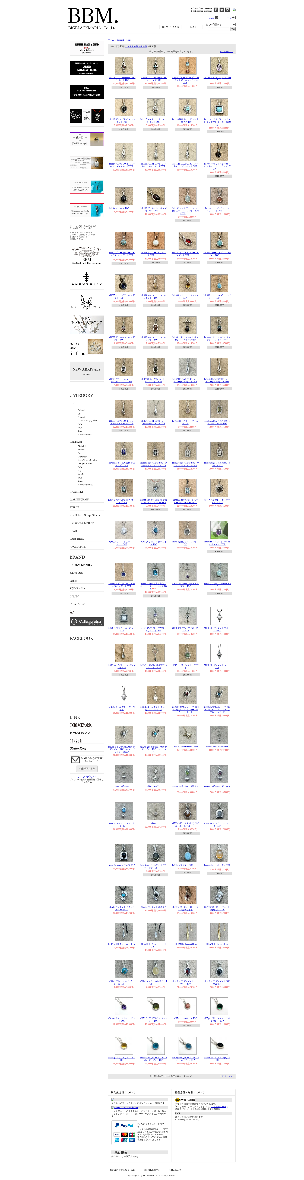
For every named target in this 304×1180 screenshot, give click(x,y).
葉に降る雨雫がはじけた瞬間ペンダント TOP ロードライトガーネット (185, 709)
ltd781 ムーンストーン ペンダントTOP (121, 666)
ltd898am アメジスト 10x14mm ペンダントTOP (217, 543)
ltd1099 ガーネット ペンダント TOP (122, 338)
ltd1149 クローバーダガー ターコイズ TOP (154, 78)
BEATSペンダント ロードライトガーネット (185, 908)
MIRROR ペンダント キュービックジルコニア (153, 708)
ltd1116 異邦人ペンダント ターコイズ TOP (185, 120)
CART (211, 18)
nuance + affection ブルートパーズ (122, 824)
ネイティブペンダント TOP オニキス (218, 982)
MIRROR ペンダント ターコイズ (217, 666)
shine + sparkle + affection (217, 746)
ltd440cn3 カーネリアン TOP (217, 865)
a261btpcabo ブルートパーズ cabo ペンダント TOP (185, 1059)
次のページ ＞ (226, 51)
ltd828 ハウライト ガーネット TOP (121, 629)
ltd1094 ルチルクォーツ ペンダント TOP (153, 296)
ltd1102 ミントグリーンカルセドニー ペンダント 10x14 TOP (185, 211)
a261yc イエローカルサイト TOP (153, 982)
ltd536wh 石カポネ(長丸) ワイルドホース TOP (185, 824)
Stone (128, 40)
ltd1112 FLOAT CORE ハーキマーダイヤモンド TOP (185, 165)
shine (153, 823)
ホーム (111, 40)
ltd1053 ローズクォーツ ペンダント (185, 422)
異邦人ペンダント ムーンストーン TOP (122, 543)
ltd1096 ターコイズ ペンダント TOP (217, 253)
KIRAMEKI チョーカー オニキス (154, 945)
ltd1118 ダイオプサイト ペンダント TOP (122, 120)
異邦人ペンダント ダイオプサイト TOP (217, 501)
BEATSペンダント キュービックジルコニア (217, 908)
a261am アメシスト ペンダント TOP (121, 1019)
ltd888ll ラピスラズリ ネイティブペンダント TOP (122, 584)
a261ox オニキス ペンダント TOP (217, 1059)
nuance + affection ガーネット (217, 787)
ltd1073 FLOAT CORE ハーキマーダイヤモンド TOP (185, 380)
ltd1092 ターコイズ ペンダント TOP (217, 296)
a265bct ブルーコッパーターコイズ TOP (122, 982)
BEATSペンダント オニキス (154, 907)
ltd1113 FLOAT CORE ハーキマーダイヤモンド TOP (154, 165)
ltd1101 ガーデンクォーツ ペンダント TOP (218, 209)
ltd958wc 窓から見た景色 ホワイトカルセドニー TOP (185, 464)
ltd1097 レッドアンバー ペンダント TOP (185, 253)
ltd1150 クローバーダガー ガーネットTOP (123, 78)
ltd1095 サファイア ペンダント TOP (122, 296)
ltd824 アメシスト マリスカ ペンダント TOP (153, 629)
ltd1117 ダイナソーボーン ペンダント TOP (153, 120)
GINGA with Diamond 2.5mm (185, 746)
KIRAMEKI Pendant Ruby (217, 944)
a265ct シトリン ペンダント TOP (121, 1059)
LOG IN (229, 18)
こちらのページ (218, 1106)
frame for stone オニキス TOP (122, 865)
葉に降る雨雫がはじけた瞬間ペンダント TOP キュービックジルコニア (121, 749)
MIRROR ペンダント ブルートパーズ (217, 629)
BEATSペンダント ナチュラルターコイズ (122, 908)
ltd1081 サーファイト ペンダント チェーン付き (185, 338)
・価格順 (142, 46)
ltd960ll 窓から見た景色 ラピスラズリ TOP (122, 464)
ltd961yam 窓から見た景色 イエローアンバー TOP (217, 422)
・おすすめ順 (131, 46)
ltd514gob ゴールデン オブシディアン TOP (153, 866)
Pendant (120, 40)
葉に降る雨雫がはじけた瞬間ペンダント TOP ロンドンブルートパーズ (217, 709)
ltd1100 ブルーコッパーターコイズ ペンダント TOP (122, 253)
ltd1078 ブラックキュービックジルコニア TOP (122, 380)
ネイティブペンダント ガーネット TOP (185, 982)
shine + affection (122, 786)
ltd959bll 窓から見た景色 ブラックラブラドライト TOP (153, 464)
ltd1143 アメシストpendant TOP (217, 78)
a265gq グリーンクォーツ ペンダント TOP (217, 1019)
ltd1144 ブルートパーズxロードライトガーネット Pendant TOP (185, 80)
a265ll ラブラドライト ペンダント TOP (153, 1019)
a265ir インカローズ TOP (185, 1018)
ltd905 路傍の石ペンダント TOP (185, 543)
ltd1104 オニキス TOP (119, 208)
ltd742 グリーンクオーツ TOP (185, 666)
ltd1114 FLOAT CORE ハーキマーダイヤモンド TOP (122, 165)
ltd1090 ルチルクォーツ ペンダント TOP (153, 338)
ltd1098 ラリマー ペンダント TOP (153, 253)
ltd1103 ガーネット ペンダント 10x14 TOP (153, 209)
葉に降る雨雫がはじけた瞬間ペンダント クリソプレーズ (153, 501)
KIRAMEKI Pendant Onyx (185, 944)
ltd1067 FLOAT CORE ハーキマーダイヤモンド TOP (154, 422)
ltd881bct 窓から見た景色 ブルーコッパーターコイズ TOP (153, 586)
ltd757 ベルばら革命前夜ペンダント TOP (153, 666)
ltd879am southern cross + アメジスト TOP (185, 584)
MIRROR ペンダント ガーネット (122, 708)
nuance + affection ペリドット (185, 787)
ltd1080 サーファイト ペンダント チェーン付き (217, 338)
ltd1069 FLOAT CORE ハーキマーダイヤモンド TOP (217, 380)
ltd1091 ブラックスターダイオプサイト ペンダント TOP (217, 166)
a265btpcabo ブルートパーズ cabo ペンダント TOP (153, 1059)
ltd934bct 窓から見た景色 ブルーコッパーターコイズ (185, 501)
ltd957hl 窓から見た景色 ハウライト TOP (217, 464)
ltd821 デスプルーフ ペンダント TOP (185, 629)
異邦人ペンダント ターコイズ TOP (153, 543)
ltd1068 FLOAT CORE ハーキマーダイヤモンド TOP (122, 422)
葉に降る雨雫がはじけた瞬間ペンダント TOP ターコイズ (153, 749)
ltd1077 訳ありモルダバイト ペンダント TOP (155, 380)
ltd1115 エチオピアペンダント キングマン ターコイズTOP (217, 122)
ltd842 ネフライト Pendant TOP (217, 584)
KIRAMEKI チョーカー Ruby (121, 944)
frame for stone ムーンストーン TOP (217, 824)
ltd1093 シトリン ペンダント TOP (185, 296)
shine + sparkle (153, 786)
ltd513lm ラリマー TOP (182, 865)
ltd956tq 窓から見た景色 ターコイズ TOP (121, 501)
